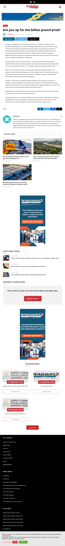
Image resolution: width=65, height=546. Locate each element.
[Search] (60, 7)
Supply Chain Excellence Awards (11, 512)
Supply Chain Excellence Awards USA (13, 516)
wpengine (10, 34)
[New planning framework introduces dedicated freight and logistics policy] (17, 172)
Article (5, 25)
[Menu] (5, 7)
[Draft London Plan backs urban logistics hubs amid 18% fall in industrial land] (47, 146)
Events (5, 461)
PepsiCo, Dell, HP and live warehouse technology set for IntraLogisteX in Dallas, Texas (35, 258)
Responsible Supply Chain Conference (13, 525)
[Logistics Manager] (32, 7)
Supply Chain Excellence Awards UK (15, 414)
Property (5, 448)
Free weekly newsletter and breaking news (14, 485)
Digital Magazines (7, 464)
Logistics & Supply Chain (9, 442)
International (6, 451)
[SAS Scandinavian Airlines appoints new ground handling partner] (17, 146)
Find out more (15, 391)
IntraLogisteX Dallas (47, 386)
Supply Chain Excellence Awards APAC (13, 522)
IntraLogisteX (6, 528)
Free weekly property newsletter (11, 488)
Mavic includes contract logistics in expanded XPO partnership (28, 266)
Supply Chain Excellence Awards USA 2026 (15, 386)
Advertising (6, 475)
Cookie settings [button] (7, 542)
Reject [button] (15, 542)
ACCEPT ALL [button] (23, 542)
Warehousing (6, 445)
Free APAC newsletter (9, 498)
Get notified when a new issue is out (12, 501)
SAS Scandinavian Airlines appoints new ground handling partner (16, 157)
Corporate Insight (7, 458)
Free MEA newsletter (8, 495)
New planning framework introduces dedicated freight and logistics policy (15, 183)
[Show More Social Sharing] (41, 39)
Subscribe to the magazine (10, 482)
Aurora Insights (7, 455)
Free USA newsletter (8, 491)
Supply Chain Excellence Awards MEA (13, 519)
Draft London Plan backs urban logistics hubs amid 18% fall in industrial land (46, 157)
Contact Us (6, 479)
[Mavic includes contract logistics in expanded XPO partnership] (6, 266)
